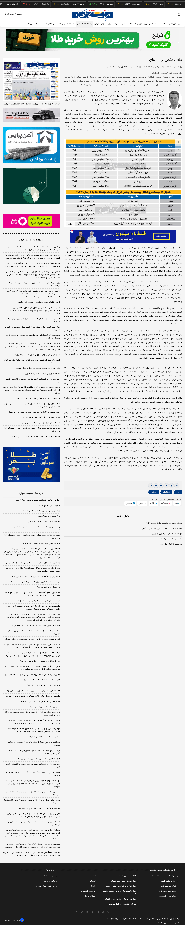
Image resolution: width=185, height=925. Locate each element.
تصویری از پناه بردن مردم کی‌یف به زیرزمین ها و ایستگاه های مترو (32, 674)
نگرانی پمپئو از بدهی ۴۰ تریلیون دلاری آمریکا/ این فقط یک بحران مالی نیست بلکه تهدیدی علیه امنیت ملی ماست (33, 815)
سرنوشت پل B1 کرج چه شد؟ (48, 505)
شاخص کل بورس (61, 4)
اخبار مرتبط (123, 516)
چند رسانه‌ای (52, 23)
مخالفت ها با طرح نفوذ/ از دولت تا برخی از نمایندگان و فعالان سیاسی (34, 744)
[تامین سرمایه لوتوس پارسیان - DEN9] (31, 186)
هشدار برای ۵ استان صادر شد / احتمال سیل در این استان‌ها (35, 436)
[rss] (92, 912)
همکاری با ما (90, 896)
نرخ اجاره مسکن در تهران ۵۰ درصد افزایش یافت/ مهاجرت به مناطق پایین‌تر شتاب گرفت (32, 714)
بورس (139, 23)
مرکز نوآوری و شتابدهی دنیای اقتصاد (121, 886)
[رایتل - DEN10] (31, 221)
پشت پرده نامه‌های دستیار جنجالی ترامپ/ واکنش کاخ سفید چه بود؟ (32, 562)
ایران (178, 492)
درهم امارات (119, 4)
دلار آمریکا (28, 4)
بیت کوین (92, 4)
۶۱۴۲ (172, 67)
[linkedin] (161, 485)
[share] (87, 912)
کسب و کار (39, 23)
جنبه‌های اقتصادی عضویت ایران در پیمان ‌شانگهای (162, 528)
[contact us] (82, 912)
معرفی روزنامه (49, 876)
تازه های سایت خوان (31, 493)
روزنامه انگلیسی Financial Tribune (122, 904)
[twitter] (166, 485)
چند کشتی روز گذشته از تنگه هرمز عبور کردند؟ (41, 685)
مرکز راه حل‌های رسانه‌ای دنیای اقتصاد (120, 899)
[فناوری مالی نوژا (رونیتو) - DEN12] (31, 464)
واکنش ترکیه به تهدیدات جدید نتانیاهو (44, 521)
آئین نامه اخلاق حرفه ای (45, 886)
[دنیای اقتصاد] (92, 15)
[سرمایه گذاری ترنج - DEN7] (92, 40)
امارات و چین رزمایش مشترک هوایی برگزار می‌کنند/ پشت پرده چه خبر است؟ (33, 774)
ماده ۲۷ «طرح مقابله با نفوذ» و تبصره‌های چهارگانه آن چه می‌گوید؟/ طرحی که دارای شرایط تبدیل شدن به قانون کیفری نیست (31, 646)
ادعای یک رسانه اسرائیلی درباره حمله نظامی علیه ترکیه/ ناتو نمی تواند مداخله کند (32, 361)
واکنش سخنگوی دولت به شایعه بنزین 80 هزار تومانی (38, 808)
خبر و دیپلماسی (174, 23)
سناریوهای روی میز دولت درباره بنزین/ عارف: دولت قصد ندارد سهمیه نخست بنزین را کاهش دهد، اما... (31, 405)
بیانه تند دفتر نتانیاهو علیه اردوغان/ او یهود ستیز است (38, 600)
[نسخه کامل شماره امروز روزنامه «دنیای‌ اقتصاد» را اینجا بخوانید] (31, 79)
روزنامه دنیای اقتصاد (168, 881)
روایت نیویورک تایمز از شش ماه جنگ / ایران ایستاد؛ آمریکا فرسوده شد (32, 528)
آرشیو (63, 23)
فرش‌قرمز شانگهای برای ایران (170, 544)
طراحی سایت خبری (14, 920)
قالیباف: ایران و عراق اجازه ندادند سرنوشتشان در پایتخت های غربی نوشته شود (33, 823)
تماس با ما (91, 876)
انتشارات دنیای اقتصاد (127, 876)
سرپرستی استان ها (88, 891)
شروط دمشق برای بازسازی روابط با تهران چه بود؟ (40, 422)
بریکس (154, 492)
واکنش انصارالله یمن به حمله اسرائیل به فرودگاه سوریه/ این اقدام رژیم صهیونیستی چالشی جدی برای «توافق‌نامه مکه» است (31, 854)
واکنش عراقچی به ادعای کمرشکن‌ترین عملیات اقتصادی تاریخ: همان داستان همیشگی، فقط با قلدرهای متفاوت (33, 608)
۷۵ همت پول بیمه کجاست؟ (48, 516)
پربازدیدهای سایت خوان (31, 240)
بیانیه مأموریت (49, 881)
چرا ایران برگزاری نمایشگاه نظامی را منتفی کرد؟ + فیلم (38, 500)
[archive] (77, 912)
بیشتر (29, 23)
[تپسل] (71, 231)
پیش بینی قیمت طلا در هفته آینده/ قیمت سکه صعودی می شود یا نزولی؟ (32, 328)
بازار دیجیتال (106, 23)
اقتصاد (162, 23)
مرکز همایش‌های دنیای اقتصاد (123, 881)
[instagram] (108, 912)
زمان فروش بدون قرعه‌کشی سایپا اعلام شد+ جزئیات (39, 417)
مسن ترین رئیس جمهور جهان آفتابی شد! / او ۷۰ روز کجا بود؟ (34, 354)
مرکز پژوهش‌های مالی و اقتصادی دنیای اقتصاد (119, 892)
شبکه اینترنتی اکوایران (167, 886)
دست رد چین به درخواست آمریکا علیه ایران (42, 373)
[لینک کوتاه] (176, 485)
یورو (144, 4)
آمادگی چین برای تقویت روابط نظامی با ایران (163, 523)
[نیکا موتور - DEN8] (31, 115)
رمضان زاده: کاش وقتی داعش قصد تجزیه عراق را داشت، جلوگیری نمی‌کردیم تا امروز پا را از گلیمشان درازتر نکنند (33, 248)
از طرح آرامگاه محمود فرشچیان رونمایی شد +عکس (39, 302)
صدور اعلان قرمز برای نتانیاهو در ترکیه (44, 737)
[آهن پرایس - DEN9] (31, 145)
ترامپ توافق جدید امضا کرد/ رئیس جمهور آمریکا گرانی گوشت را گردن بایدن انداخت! (34, 752)
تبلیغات (93, 881)
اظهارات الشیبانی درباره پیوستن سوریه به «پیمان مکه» (38, 758)
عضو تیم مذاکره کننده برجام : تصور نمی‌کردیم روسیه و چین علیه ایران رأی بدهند (31, 430)
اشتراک (93, 886)
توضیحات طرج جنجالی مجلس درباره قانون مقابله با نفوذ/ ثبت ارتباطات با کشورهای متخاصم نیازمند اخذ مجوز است (34, 730)
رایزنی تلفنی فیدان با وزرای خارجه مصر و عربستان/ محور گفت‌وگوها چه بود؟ (32, 801)
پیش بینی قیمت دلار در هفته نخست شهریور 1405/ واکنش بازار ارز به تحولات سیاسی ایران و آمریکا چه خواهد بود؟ (32, 668)
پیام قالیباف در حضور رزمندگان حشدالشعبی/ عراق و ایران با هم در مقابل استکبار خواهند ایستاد (33, 570)
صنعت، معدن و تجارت (124, 23)
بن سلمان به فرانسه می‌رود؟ (48, 587)
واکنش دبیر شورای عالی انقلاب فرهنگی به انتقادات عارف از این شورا (32, 696)
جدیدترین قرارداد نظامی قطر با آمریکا (45, 706)
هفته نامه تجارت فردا (167, 891)
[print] (150, 485)
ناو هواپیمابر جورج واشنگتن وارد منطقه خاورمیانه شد (38, 398)
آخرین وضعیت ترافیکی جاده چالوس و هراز (42, 680)
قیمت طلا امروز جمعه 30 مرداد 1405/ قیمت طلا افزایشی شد (35, 625)
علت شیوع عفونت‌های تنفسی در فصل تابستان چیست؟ (37, 368)
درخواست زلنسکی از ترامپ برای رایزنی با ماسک (40, 701)
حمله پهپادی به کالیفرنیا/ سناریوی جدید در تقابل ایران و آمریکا (34, 412)
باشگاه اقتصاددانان (84, 23)
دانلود (69, 224)
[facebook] (171, 485)
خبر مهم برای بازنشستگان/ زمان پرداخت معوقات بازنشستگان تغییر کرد (33, 380)
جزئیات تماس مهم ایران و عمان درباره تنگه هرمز (40, 543)
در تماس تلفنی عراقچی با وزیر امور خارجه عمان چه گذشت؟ (35, 581)
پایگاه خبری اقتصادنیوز (167, 896)
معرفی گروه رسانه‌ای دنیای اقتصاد (162, 876)
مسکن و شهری (150, 23)
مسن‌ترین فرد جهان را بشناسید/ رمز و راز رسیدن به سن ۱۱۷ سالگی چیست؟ (33, 793)
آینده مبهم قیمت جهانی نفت (170, 539)
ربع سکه (171, 4)
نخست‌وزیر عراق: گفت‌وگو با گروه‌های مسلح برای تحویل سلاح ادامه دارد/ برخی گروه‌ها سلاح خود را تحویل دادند (32, 594)
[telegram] (156, 485)
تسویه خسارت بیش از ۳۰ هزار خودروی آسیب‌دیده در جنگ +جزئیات (32, 639)
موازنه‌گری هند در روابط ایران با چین (167, 533)
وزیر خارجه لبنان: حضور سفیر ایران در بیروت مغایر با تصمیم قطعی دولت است (32, 284)
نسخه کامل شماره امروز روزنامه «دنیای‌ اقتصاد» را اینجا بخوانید (31, 104)
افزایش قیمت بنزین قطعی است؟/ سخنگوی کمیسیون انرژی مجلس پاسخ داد (33, 320)
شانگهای (166, 492)
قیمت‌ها (71, 23)
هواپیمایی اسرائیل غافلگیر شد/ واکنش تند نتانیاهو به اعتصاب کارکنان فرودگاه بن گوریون (32, 337)
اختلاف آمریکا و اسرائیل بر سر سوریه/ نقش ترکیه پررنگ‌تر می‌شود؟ (33, 690)
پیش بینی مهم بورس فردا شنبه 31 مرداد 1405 (41, 510)
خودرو (96, 23)
